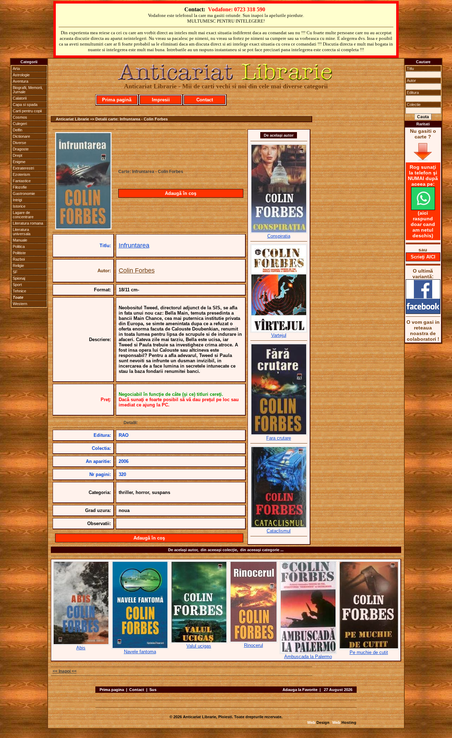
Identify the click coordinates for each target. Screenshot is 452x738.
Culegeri (20, 123)
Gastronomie (24, 193)
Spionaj (19, 278)
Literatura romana (28, 223)
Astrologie (21, 75)
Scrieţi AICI (423, 257)
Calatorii (19, 98)
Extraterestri (23, 168)
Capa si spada (25, 104)
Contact (204, 99)
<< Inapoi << (65, 671)
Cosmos (20, 117)
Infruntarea (134, 245)
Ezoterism (21, 174)
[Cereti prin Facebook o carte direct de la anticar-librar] (423, 312)
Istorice (19, 206)
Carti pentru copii (27, 111)
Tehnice (19, 291)
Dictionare (21, 136)
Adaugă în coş (180, 193)
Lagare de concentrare (23, 214)
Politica (19, 246)
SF (15, 272)
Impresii (161, 99)
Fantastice (22, 181)
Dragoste (21, 149)
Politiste (19, 253)
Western (20, 304)
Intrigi (17, 200)
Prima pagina (112, 690)
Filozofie (20, 187)
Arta (16, 68)
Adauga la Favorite (299, 690)
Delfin (17, 130)
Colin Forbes (137, 270)
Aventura (20, 81)
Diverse (19, 143)
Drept (17, 155)
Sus (152, 690)
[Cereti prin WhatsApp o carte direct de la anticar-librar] (423, 208)
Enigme (19, 162)
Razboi (19, 259)
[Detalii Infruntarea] (83, 227)
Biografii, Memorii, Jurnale (28, 89)
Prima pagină (116, 99)
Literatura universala (21, 231)
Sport (17, 284)
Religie (18, 265)
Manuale (20, 240)
